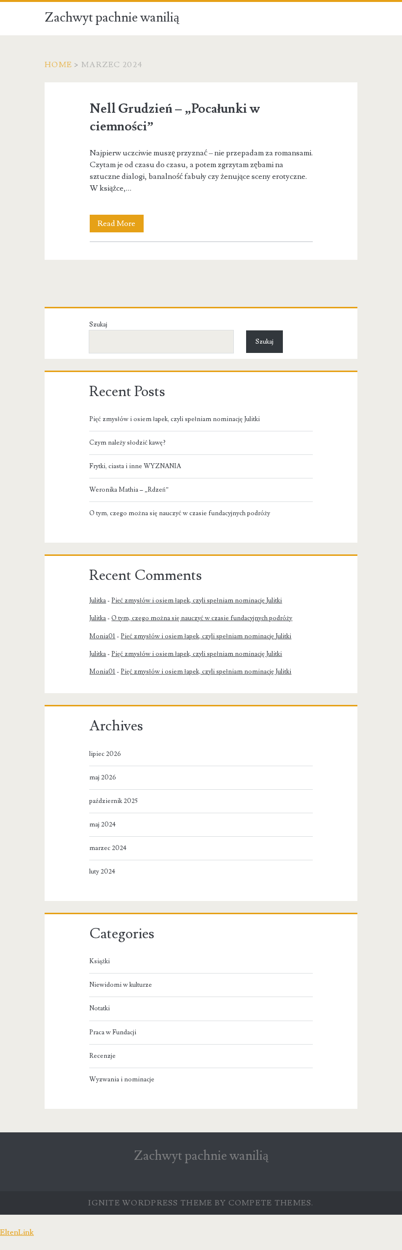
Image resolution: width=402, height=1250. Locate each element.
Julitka (97, 600)
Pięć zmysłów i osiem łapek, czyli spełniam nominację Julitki (174, 419)
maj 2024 (102, 824)
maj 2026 (102, 777)
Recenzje (102, 1056)
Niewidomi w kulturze (120, 985)
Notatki (99, 1008)
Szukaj (98, 324)
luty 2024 (102, 871)
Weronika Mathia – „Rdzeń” (129, 490)
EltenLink (17, 1232)
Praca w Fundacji (112, 1032)
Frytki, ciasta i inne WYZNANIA (135, 466)
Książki (99, 961)
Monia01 (102, 636)
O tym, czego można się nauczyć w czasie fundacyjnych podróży (179, 513)
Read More (121, 225)
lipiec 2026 (105, 754)
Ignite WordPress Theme (150, 1203)
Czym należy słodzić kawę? (127, 443)
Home (58, 65)
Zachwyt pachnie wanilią (112, 17)
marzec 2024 (107, 848)
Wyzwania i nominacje (121, 1079)
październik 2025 (113, 801)
